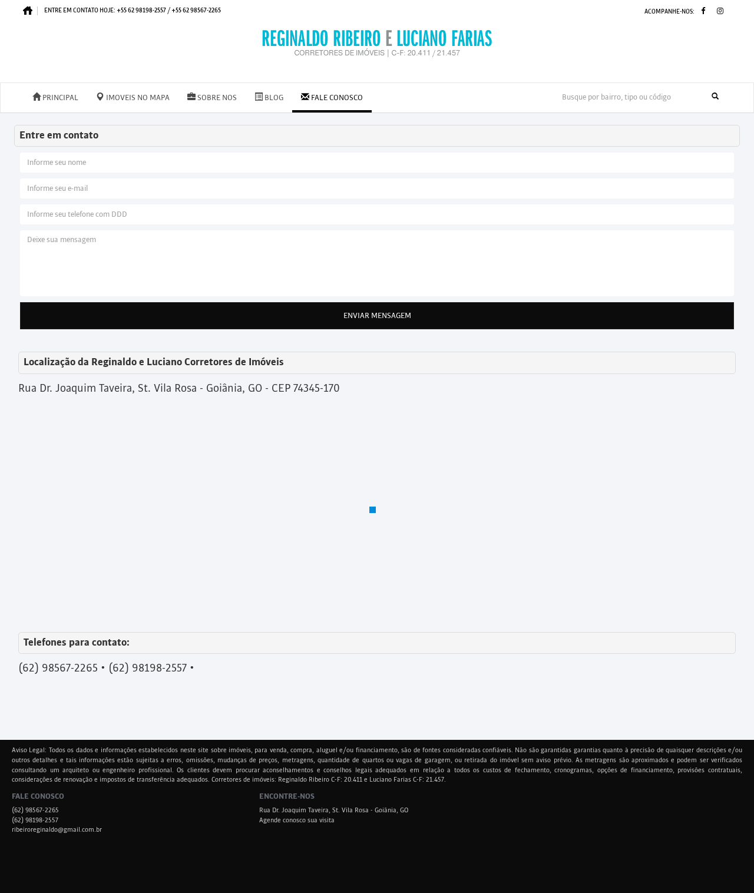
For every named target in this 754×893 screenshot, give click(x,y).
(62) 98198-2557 (35, 820)
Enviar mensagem (377, 316)
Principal (59, 98)
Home (30, 10)
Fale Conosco (336, 98)
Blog (273, 98)
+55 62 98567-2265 (196, 10)
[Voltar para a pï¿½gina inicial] (377, 43)
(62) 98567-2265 (35, 810)
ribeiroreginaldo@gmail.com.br (57, 830)
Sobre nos (216, 98)
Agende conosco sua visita (297, 820)
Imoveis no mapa (137, 98)
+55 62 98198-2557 (141, 10)
